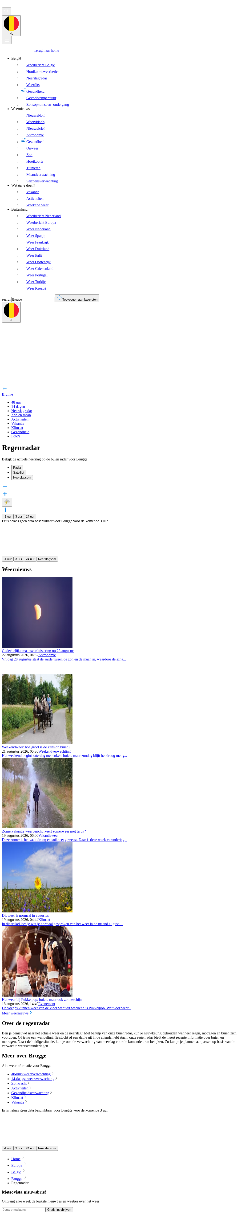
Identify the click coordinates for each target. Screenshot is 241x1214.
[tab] (125, 467)
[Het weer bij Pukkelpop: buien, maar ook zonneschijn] (37, 995)
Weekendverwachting (54, 751)
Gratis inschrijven (59, 1209)
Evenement (46, 1004)
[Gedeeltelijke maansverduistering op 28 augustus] (37, 646)
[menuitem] (125, 81)
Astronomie (47, 655)
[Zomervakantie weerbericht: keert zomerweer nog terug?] (37, 827)
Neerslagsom (47, 559)
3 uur (18, 516)
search (6, 299)
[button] (120, 510)
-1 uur (8, 516)
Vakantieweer (48, 835)
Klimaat (44, 920)
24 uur (30, 516)
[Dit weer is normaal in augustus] (37, 911)
